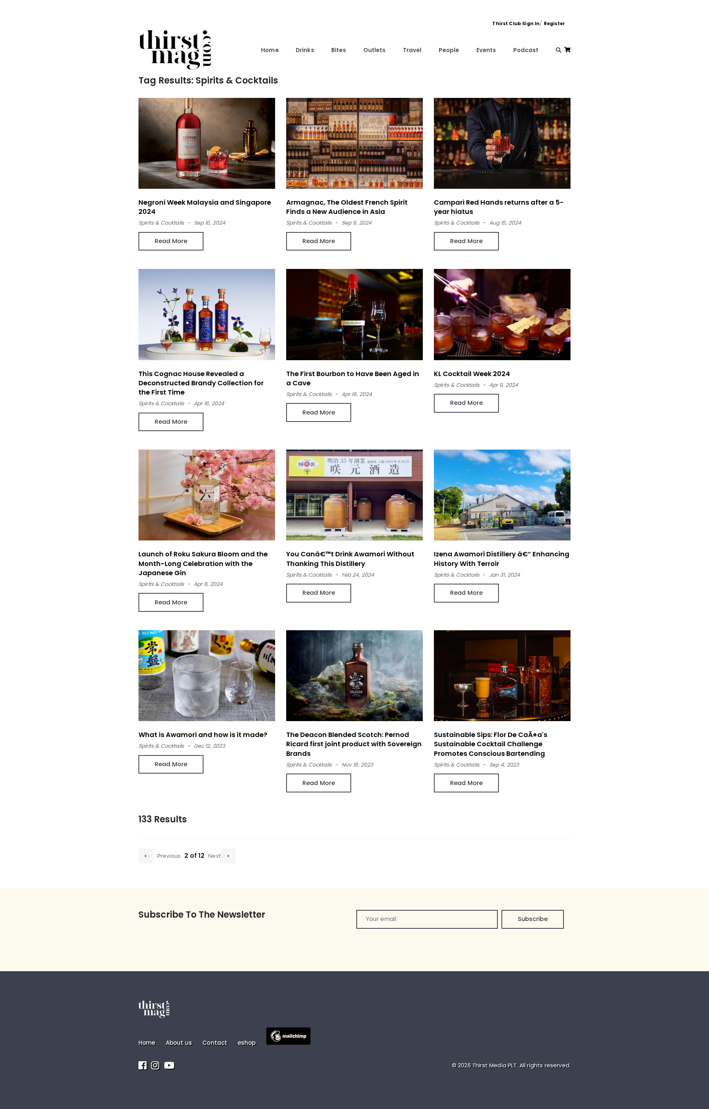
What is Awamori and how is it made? (202, 734)
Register (554, 23)
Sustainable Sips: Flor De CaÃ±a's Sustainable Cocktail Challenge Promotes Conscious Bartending (490, 744)
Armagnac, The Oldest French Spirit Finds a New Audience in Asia (347, 207)
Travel (412, 50)
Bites (338, 50)
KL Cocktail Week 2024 (472, 373)
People (449, 50)
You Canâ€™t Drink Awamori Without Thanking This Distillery (350, 558)
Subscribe (533, 919)
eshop (247, 1043)
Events (486, 50)
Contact (214, 1043)
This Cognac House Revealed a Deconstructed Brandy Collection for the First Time (201, 383)
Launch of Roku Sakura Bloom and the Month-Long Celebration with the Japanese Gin (203, 563)
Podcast (526, 50)
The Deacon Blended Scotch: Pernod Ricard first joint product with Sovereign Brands (354, 744)
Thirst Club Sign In (516, 23)
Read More (171, 241)
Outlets (374, 50)
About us (179, 1043)
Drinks (305, 50)
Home (270, 50)
